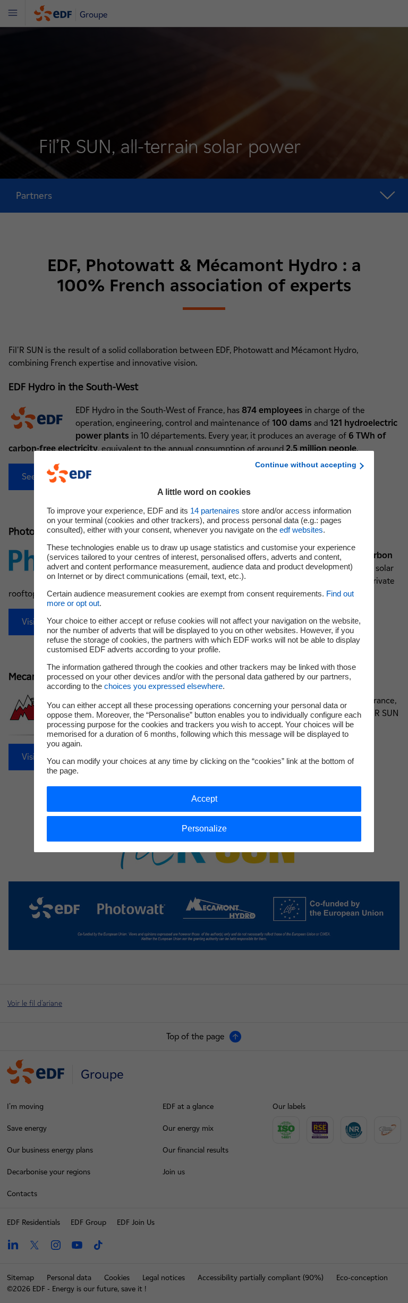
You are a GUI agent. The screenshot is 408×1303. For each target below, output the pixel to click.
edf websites (301, 529)
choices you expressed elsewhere (163, 686)
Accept (204, 798)
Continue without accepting (305, 464)
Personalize (204, 828)
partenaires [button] (215, 510)
